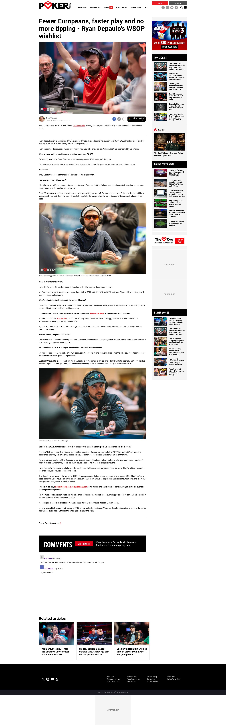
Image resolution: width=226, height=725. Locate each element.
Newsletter (131, 681)
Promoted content (113, 679)
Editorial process (113, 681)
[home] (55, 5)
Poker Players (136, 7)
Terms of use (131, 677)
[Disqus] (92, 583)
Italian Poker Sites (173, 679)
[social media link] (163, 7)
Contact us (151, 679)
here (128, 545)
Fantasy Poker (95, 7)
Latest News (82, 7)
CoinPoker (62, 318)
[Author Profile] (42, 119)
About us (110, 677)
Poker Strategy (121, 7)
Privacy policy (152, 677)
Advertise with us (133, 679)
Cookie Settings (152, 681)
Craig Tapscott (51, 118)
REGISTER (178, 3)
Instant (108, 7)
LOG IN (160, 3)
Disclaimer (171, 677)
